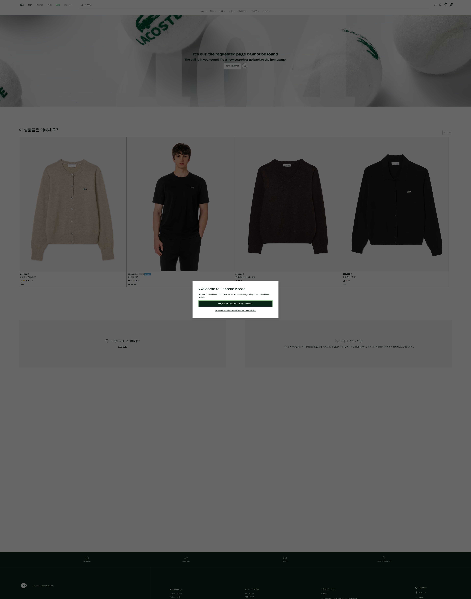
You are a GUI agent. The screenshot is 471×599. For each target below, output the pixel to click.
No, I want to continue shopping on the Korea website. (235, 310)
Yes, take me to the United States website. (235, 304)
